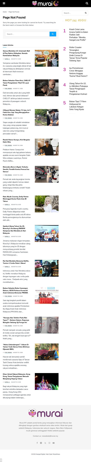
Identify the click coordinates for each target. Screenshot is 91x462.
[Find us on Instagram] (49, 443)
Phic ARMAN (8, 88)
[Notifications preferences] (1, 460)
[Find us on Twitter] (45, 443)
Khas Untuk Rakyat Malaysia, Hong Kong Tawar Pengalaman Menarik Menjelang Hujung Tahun (16, 376)
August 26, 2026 (18, 118)
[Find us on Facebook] (37, 443)
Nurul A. (7, 59)
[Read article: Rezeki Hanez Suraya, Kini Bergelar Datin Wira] (47, 147)
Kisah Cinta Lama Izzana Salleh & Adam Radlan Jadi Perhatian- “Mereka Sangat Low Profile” (78, 34)
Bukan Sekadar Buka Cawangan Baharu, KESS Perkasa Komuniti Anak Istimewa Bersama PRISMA (15, 290)
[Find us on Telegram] (41, 443)
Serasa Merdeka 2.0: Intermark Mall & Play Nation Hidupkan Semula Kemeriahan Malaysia (16, 53)
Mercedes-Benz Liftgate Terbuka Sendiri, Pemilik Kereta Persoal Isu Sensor (16, 169)
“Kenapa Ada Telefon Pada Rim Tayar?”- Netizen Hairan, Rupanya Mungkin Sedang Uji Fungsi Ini (16, 320)
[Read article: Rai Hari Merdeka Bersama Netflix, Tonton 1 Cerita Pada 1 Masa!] (47, 268)
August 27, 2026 (16, 59)
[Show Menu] (4, 3)
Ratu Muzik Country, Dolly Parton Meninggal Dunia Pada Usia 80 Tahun (16, 199)
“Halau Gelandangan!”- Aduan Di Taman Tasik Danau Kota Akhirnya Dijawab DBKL (16, 347)
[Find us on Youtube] (54, 443)
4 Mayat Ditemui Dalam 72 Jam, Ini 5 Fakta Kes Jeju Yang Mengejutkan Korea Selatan (17, 112)
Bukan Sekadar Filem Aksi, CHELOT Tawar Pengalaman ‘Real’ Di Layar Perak (17, 83)
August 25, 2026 (18, 352)
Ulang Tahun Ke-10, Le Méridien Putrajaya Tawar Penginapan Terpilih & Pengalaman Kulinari (78, 88)
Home (5, 12)
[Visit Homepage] (45, 3)
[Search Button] (87, 3)
